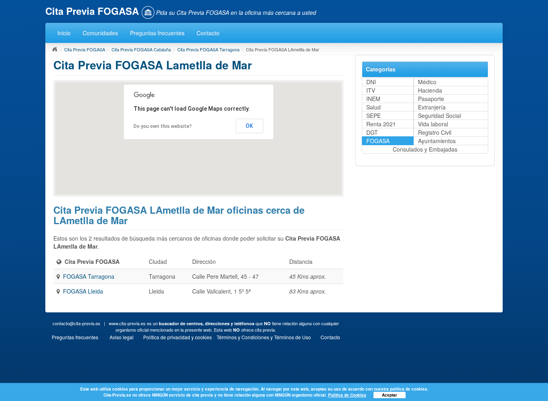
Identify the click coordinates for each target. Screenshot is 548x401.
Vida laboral (433, 124)
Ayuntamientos (437, 141)
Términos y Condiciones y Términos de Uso (264, 337)
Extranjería (432, 107)
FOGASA (378, 141)
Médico (427, 82)
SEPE (373, 115)
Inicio (64, 33)
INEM (373, 99)
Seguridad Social (439, 115)
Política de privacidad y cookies (177, 337)
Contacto (208, 33)
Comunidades (100, 33)
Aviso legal (122, 337)
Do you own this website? (163, 126)
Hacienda (430, 90)
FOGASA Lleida (83, 291)
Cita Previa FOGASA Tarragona (208, 49)
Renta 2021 (381, 124)
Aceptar (389, 395)
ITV (370, 90)
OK (249, 126)
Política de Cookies (347, 395)
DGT (372, 132)
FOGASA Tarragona (88, 276)
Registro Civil (434, 132)
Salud (373, 107)
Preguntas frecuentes (157, 33)
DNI (371, 82)
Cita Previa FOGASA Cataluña (141, 49)
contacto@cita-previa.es (76, 323)
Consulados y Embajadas (425, 149)
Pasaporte (431, 99)
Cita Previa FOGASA (84, 49)
